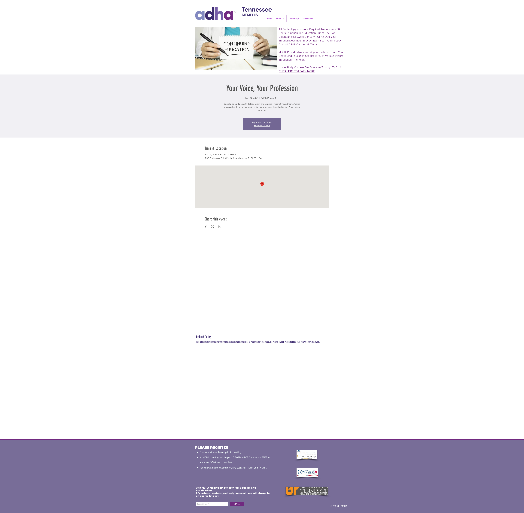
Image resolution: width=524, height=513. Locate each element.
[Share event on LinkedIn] (219, 226)
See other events (262, 125)
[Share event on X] (212, 226)
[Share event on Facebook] (206, 226)
